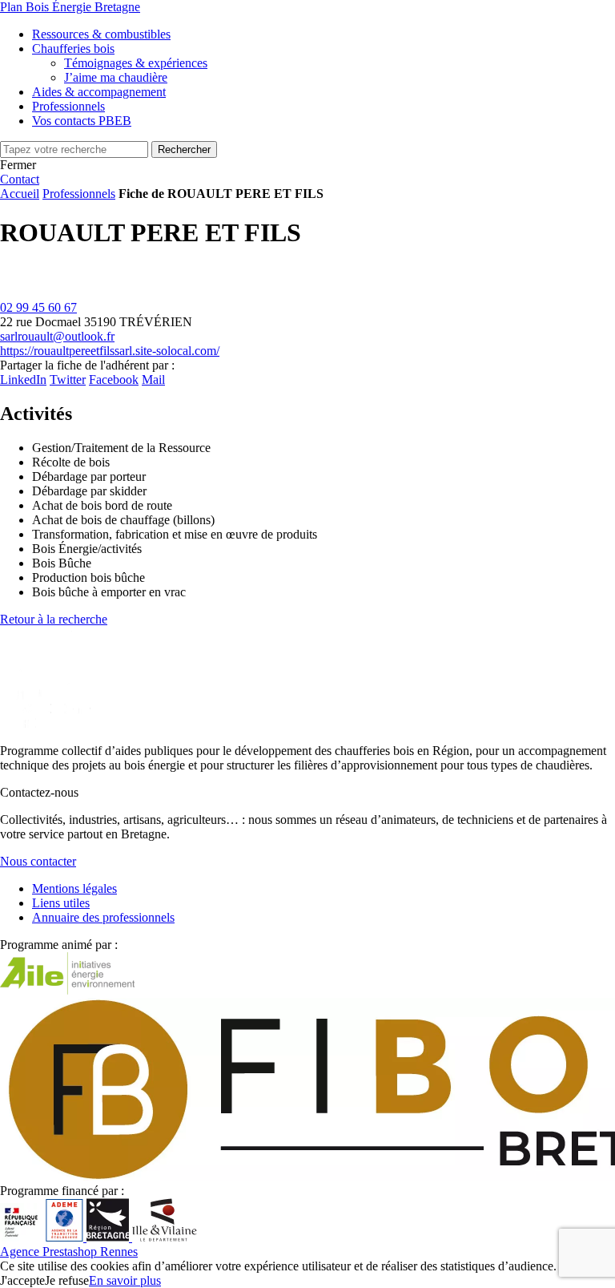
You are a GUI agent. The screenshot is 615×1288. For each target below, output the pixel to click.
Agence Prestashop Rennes (69, 1251)
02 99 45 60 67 (38, 307)
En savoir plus (125, 1280)
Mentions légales (74, 888)
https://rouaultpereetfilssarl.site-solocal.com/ (109, 350)
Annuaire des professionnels (103, 917)
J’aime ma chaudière (115, 77)
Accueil (19, 193)
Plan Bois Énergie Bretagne (70, 7)
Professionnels (78, 193)
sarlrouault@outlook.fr (57, 336)
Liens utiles (61, 903)
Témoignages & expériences (135, 63)
